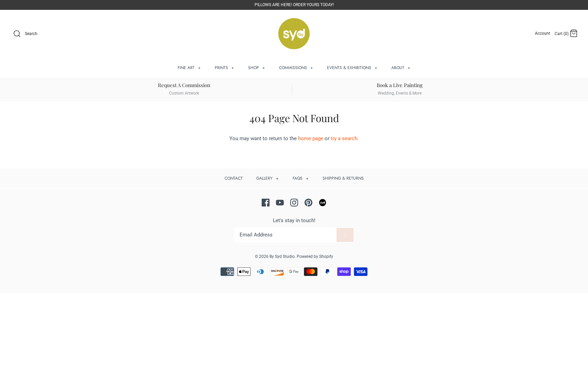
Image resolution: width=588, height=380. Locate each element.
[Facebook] (266, 202)
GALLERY (267, 178)
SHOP (256, 68)
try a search (344, 138)
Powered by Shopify (315, 256)
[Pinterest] (308, 202)
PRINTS (224, 68)
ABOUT (400, 68)
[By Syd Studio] (294, 34)
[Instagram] (294, 202)
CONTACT (234, 178)
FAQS (301, 178)
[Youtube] (280, 202)
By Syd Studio (282, 256)
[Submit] (345, 235)
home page (310, 138)
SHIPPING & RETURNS (343, 178)
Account (542, 33)
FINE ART (189, 68)
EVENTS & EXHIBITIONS (352, 68)
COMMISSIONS (296, 68)
